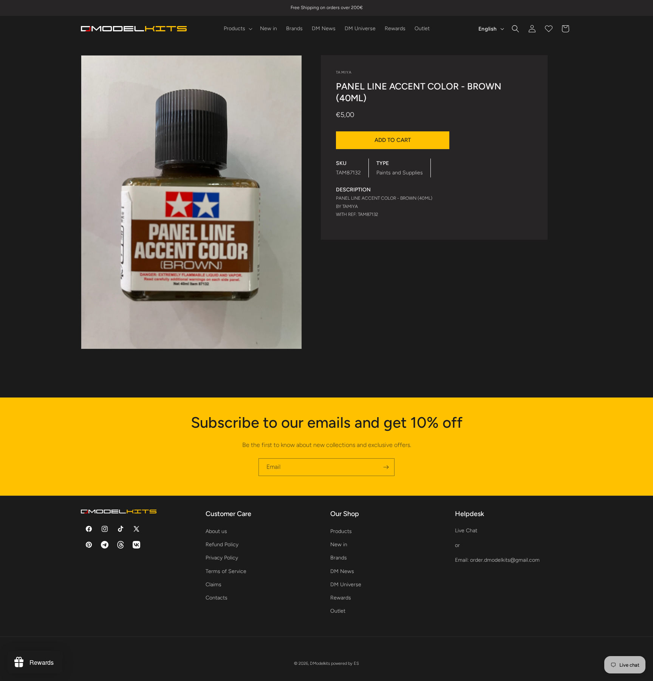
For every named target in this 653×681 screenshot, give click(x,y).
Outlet (337, 611)
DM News (342, 571)
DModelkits (320, 663)
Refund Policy (222, 544)
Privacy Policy (222, 558)
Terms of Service (226, 571)
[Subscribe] (386, 467)
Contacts (216, 598)
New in (338, 544)
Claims (213, 584)
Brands (338, 558)
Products (341, 531)
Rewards (340, 598)
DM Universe (345, 584)
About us (216, 531)
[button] (237, 29)
